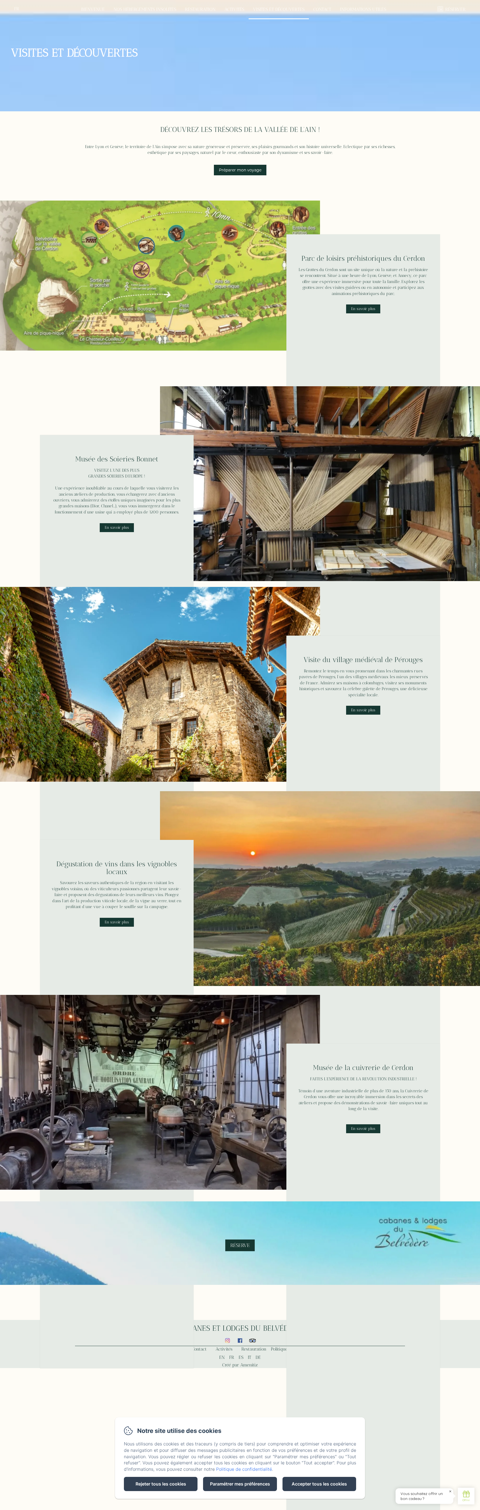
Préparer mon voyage (240, 170)
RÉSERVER (455, 9)
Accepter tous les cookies (319, 1484)
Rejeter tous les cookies (161, 1484)
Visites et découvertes (278, 9)
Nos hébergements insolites (145, 9)
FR (231, 1357)
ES (241, 1357)
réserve (240, 1245)
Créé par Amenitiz (240, 1365)
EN (222, 1357)
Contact (322, 9)
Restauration (200, 9)
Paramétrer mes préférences (240, 1484)
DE (258, 1357)
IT (249, 1357)
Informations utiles (363, 9)
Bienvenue (93, 9)
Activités (234, 9)
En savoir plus (363, 308)
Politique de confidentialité (244, 1469)
